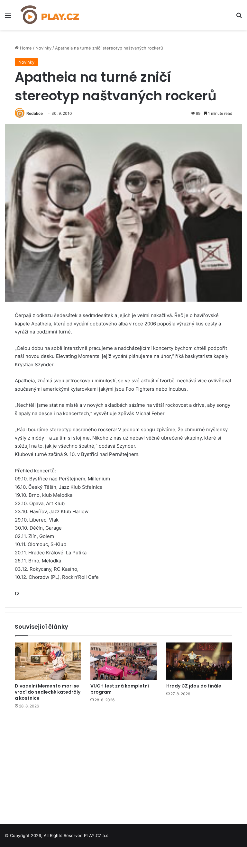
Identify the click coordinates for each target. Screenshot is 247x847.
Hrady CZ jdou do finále (193, 686)
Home (25, 47)
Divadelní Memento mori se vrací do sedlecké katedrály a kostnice (47, 692)
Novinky (43, 47)
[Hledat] (239, 17)
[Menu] (8, 17)
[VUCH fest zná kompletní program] (123, 661)
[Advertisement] (123, 769)
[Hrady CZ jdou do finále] (199, 661)
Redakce (34, 113)
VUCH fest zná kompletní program (119, 689)
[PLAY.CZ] (50, 15)
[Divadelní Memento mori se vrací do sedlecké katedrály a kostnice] (48, 661)
